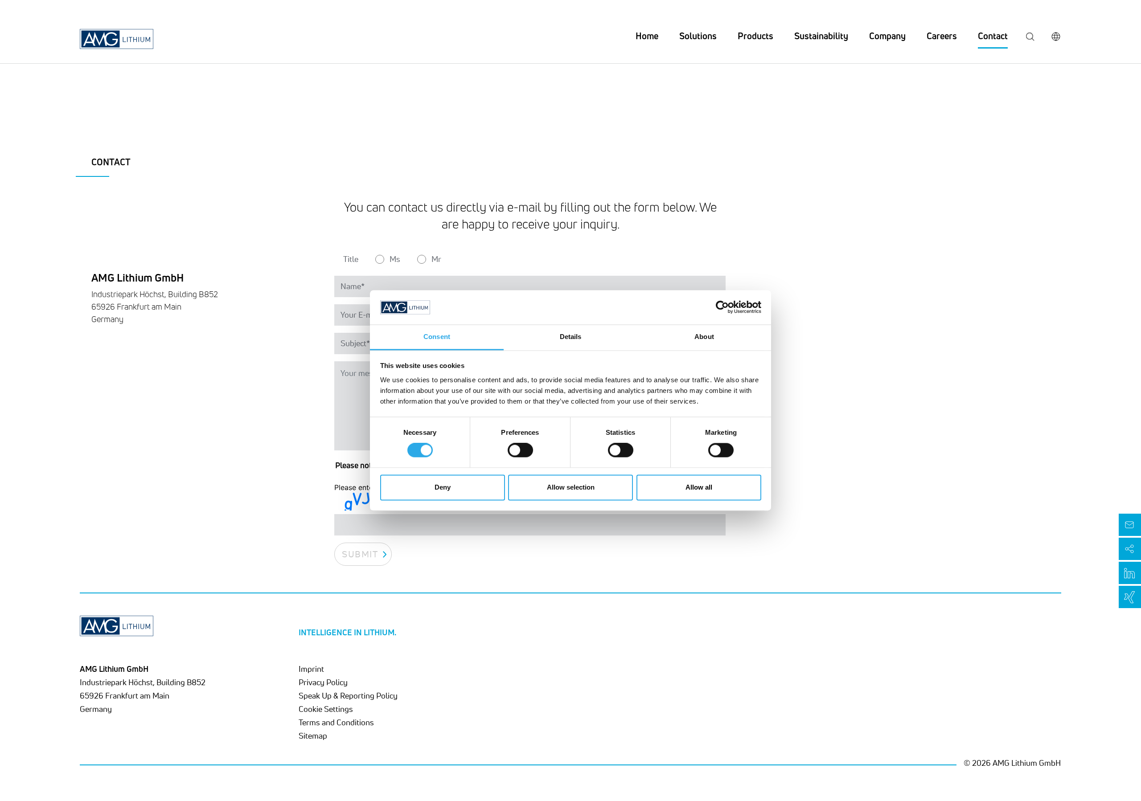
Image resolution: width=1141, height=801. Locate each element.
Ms (395, 259)
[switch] (520, 450)
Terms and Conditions (336, 722)
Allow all (698, 487)
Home (647, 35)
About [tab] (704, 336)
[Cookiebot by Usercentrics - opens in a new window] (722, 307)
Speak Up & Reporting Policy (348, 695)
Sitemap (313, 735)
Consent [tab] (436, 336)
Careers (942, 35)
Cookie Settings (326, 709)
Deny (443, 487)
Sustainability (821, 35)
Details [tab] (571, 336)
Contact (993, 35)
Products (755, 35)
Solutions (698, 35)
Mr (436, 259)
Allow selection (571, 487)
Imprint (311, 669)
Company (887, 35)
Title (350, 259)
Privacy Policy (323, 682)
